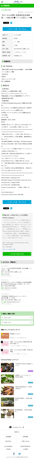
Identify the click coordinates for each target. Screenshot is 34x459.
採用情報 (25, 436)
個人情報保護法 (8, 446)
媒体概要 (8, 436)
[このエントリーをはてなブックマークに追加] (11, 23)
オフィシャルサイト (8, 249)
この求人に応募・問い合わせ (16, 29)
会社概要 (25, 449)
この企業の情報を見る (16, 254)
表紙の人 (17, 432)
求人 (21, 1)
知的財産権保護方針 (25, 446)
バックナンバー (17, 427)
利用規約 (8, 449)
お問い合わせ (25, 441)
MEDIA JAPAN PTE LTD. (22, 457)
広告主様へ (8, 441)
